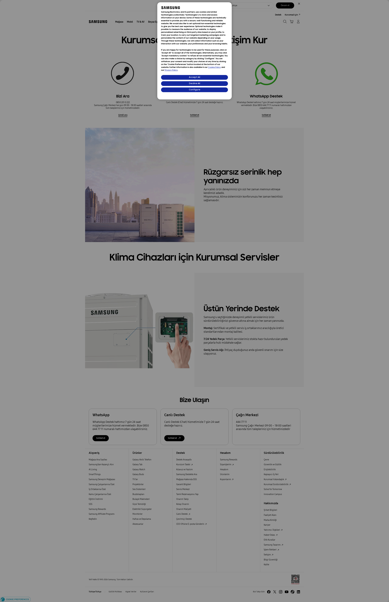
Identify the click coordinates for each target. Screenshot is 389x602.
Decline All (194, 83)
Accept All (194, 77)
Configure (194, 90)
